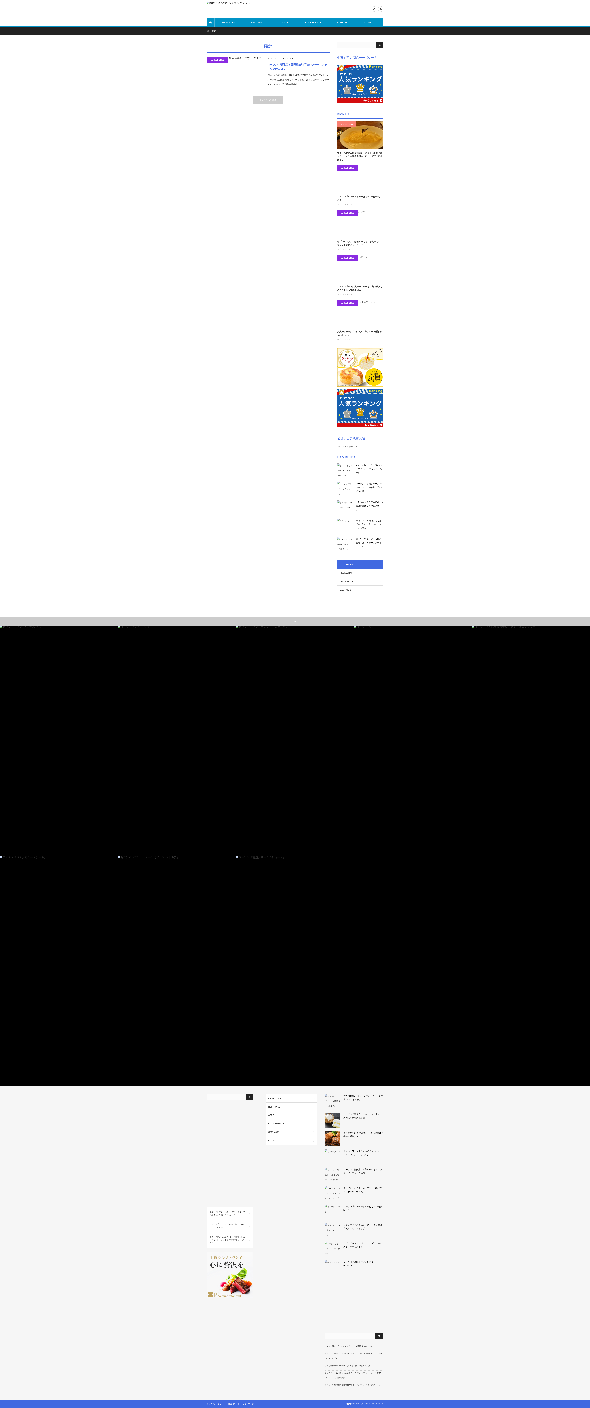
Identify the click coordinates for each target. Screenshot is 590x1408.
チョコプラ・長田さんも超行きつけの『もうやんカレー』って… (369, 524)
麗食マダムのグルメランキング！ (369, 1404)
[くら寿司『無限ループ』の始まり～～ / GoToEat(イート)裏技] (332, 1267)
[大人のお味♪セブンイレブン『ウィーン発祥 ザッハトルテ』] (345, 471)
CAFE (285, 22)
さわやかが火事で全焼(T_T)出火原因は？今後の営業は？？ (349, 1366)
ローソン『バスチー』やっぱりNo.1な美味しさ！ (359, 198)
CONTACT (369, 22)
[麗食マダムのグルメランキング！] (253, 9)
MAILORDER (228, 22)
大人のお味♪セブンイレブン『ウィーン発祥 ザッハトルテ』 (359, 333)
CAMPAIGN (341, 22)
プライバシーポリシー (216, 1404)
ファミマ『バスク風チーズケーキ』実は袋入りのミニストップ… (362, 1227)
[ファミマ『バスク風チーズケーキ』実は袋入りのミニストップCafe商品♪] (332, 1231)
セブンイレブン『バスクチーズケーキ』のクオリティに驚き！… (362, 1245)
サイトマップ (248, 1404)
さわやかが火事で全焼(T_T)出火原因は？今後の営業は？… (369, 506)
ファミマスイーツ (344, 294)
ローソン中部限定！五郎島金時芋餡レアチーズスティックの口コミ (297, 66)
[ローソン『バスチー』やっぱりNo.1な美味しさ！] (332, 1212)
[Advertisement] (230, 1155)
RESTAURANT (257, 22)
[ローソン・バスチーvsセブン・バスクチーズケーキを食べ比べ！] (332, 1194)
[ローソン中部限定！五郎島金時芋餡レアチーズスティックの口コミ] (234, 74)
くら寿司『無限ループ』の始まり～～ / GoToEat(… (362, 1264)
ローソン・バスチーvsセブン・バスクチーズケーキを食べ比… (362, 1190)
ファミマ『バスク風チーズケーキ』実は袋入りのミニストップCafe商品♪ (359, 288)
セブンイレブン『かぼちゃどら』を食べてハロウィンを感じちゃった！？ (359, 243)
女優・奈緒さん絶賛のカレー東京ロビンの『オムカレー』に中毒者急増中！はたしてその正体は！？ (359, 156)
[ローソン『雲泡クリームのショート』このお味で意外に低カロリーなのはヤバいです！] (345, 489)
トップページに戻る (268, 100)
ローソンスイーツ (288, 58)
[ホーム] (211, 22)
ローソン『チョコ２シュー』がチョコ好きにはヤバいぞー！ (227, 1225)
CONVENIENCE (313, 22)
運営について (233, 1404)
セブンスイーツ (343, 249)
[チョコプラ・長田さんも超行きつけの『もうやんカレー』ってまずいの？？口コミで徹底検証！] (345, 526)
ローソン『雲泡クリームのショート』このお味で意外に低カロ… (369, 487)
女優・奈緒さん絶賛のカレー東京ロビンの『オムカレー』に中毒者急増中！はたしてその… (227, 1240)
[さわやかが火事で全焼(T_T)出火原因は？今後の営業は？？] (345, 508)
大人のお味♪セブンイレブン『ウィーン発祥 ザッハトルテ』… (369, 469)
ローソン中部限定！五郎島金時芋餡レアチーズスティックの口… (369, 543)
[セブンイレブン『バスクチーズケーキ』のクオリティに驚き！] (332, 1249)
